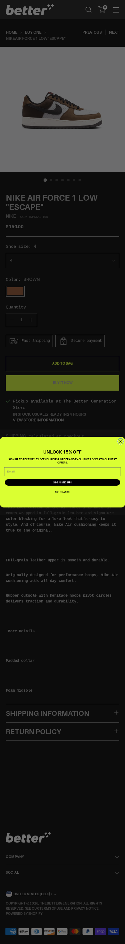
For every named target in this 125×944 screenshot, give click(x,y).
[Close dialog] (120, 441)
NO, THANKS (62, 491)
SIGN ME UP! (62, 482)
